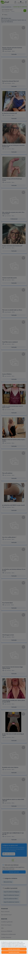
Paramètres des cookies (14, 952)
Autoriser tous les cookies (14, 949)
